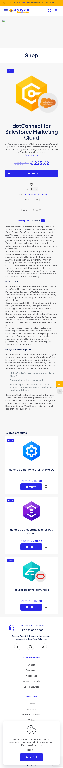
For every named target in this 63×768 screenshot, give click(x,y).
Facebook (23, 3)
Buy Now (31, 486)
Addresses (31, 675)
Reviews (37, 221)
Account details (31, 681)
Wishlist (32, 720)
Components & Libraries (36, 194)
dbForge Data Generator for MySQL (31, 469)
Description (23, 221)
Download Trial (31, 155)
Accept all (31, 757)
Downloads (32, 670)
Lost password (31, 686)
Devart (34, 189)
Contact (31, 709)
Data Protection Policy (31, 745)
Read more (31, 750)
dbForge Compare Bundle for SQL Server (31, 531)
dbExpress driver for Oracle (31, 589)
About (31, 703)
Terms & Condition (31, 714)
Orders (31, 664)
